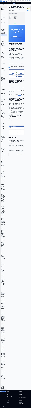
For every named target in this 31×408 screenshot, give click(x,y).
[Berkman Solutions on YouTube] (3, 406)
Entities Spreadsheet (21, 403)
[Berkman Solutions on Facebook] (0, 406)
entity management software (18, 37)
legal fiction (11, 56)
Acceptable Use (21, 400)
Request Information (3, 391)
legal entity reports (16, 139)
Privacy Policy (21, 399)
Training (8, 400)
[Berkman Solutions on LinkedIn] (2, 406)
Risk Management (9, 396)
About (8, 406)
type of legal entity (22, 52)
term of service (12, 112)
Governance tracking (11, 110)
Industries (20, 396)
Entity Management (21, 392)
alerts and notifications (11, 141)
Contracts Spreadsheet (22, 404)
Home (8, 391)
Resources (20, 394)
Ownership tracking (11, 63)
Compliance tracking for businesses (13, 94)
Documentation (9, 399)
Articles (8, 394)
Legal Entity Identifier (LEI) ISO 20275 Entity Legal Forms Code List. (16, 150)
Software (20, 391)
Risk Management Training (22, 397)
